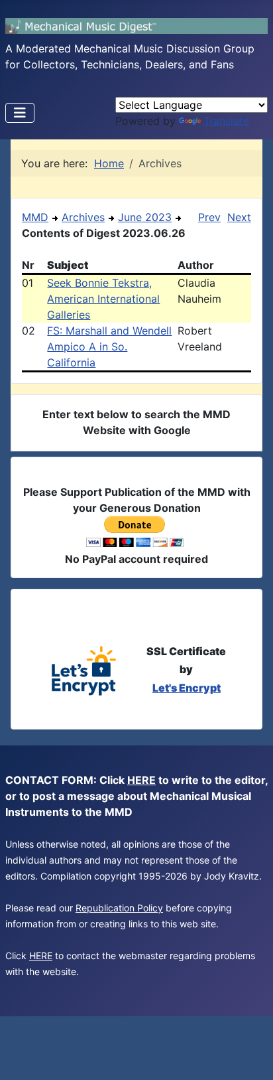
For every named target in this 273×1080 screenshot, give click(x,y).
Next (239, 217)
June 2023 (145, 217)
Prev (209, 217)
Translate (226, 120)
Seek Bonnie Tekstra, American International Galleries (103, 298)
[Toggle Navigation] (19, 113)
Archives (83, 217)
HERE (141, 780)
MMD (35, 217)
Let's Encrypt (186, 687)
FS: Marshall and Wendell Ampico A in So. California (109, 346)
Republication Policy (119, 907)
